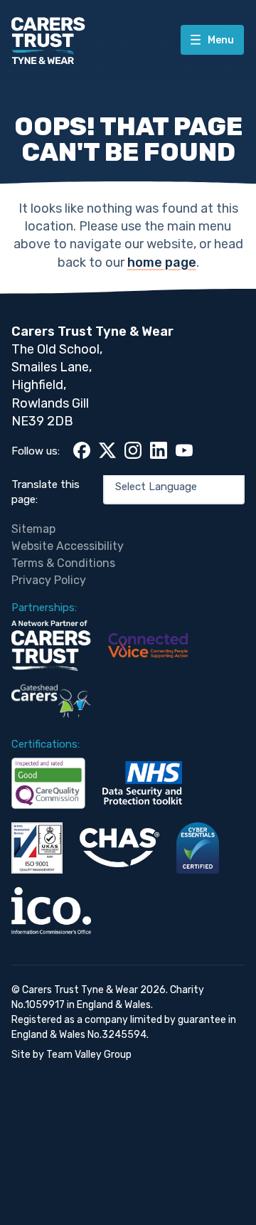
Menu (220, 40)
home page (161, 262)
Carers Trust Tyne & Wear (48, 40)
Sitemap (33, 529)
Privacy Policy (48, 580)
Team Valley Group (89, 1055)
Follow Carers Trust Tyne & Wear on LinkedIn (158, 450)
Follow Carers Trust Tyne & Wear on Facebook (81, 450)
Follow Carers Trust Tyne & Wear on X (107, 450)
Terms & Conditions (63, 563)
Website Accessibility (67, 546)
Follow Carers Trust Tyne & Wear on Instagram (133, 450)
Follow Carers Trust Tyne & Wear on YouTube (184, 450)
